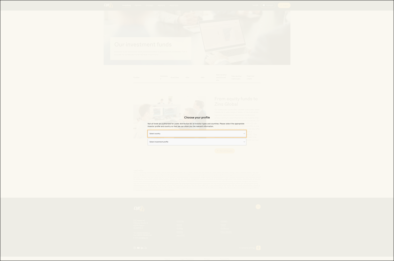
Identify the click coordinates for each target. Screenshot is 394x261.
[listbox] (197, 133)
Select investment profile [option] (158, 142)
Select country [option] (154, 133)
